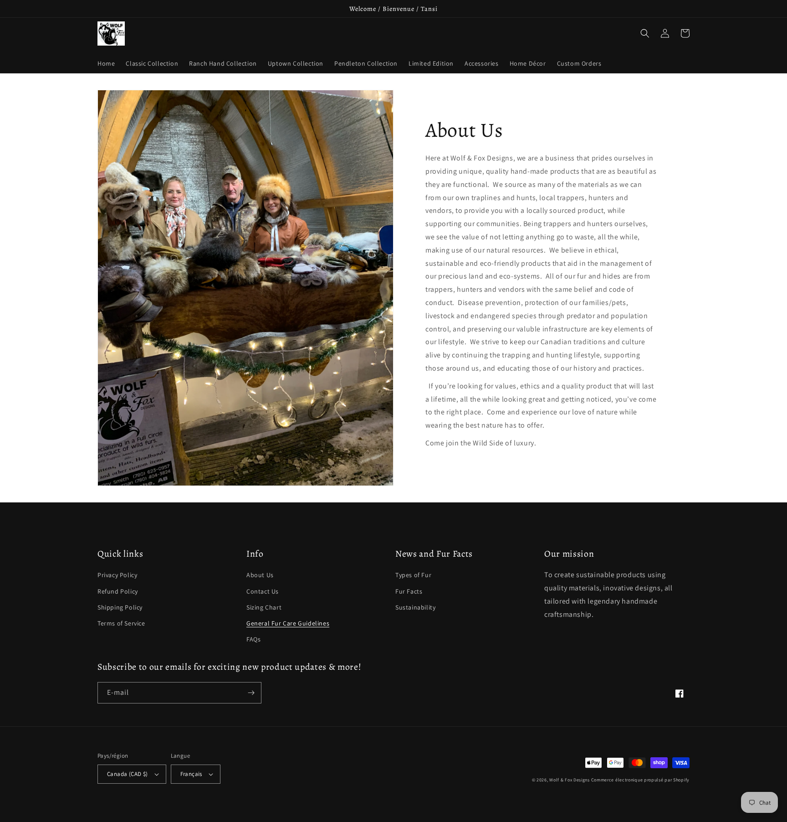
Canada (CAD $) (127, 774)
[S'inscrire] (251, 692)
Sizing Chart (263, 607)
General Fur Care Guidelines (287, 623)
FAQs (253, 639)
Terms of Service (121, 623)
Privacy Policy (117, 575)
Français (191, 774)
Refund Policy (117, 591)
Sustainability (415, 607)
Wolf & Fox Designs (569, 780)
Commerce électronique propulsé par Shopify (640, 780)
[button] (645, 33)
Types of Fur (413, 575)
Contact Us (262, 591)
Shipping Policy (120, 607)
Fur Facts (408, 591)
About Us (260, 575)
